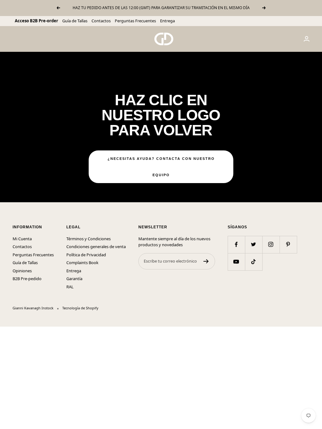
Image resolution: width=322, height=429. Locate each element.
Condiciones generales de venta (96, 246)
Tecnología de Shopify (80, 308)
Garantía (74, 278)
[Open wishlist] (4, 330)
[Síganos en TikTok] (253, 261)
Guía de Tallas (74, 21)
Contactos (101, 21)
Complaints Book (82, 262)
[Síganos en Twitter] (253, 244)
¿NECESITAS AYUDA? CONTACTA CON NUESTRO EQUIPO (161, 167)
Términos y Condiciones (88, 239)
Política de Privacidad (86, 255)
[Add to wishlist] (229, 78)
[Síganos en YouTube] (236, 261)
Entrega (167, 21)
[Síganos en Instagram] (271, 244)
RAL (70, 287)
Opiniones (22, 271)
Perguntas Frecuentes (135, 21)
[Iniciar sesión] (306, 38)
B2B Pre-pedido (27, 278)
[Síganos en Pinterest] (288, 244)
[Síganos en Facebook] (236, 244)
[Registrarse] (206, 261)
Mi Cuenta (22, 239)
